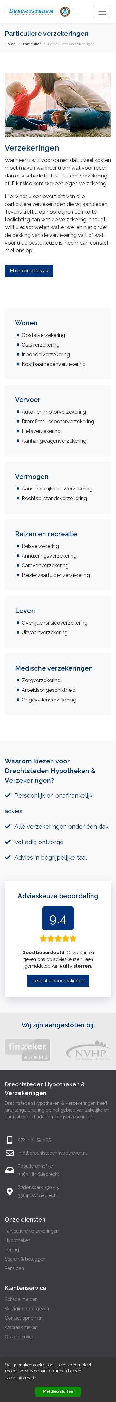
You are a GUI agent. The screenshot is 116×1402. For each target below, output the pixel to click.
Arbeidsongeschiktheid (49, 690)
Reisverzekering (40, 546)
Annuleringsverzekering (49, 556)
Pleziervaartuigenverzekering (56, 575)
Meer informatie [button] (21, 1378)
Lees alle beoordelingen (58, 980)
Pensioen (14, 1268)
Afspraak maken (21, 1327)
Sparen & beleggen (25, 1259)
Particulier (32, 44)
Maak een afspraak (29, 270)
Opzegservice (19, 1336)
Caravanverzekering (45, 565)
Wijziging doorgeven (27, 1308)
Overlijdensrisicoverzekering (55, 623)
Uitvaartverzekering (45, 633)
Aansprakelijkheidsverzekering (57, 489)
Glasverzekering (41, 345)
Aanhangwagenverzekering (54, 441)
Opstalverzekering (43, 335)
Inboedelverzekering (46, 354)
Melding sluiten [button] (58, 1391)
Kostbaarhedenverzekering (54, 364)
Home (10, 44)
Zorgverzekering (41, 680)
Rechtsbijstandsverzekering (54, 498)
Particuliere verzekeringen (32, 1231)
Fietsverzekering (41, 431)
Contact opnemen (24, 1318)
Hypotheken (17, 1240)
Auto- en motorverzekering (54, 412)
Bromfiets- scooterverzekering (58, 422)
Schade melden (21, 1299)
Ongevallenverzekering (49, 700)
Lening (12, 1249)
